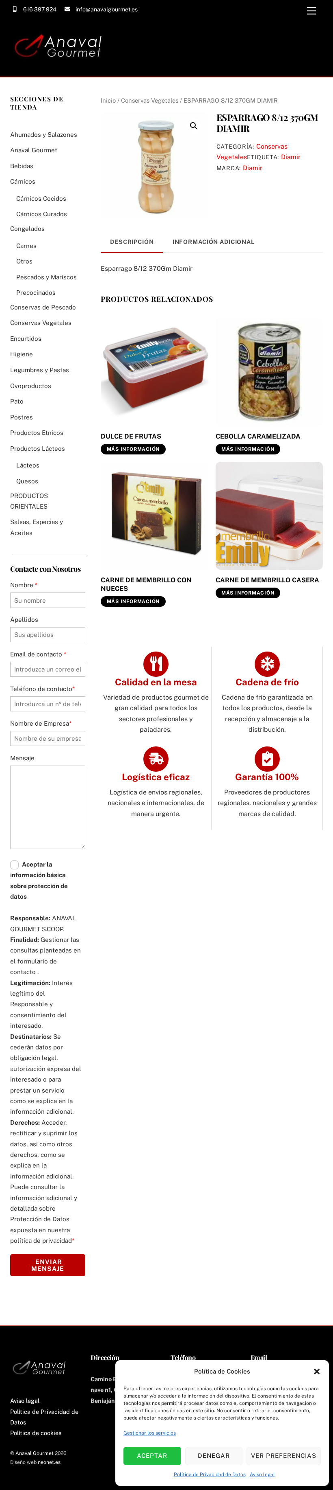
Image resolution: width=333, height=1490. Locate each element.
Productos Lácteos (37, 448)
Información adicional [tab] (214, 241)
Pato (17, 401)
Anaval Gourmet (33, 150)
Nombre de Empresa (40, 723)
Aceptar (152, 1455)
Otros (24, 261)
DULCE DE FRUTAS (131, 436)
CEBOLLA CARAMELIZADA (258, 436)
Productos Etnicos (36, 432)
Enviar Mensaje (47, 1265)
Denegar (214, 1455)
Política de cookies (35, 1432)
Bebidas (21, 165)
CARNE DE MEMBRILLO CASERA (267, 580)
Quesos (27, 481)
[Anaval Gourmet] (60, 66)
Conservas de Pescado (43, 307)
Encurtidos (25, 338)
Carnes (26, 245)
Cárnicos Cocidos (41, 198)
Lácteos (27, 465)
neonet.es (49, 1462)
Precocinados (36, 292)
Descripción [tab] (132, 241)
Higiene (21, 354)
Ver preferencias (283, 1455)
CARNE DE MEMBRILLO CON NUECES (146, 584)
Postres (21, 417)
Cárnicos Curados (41, 214)
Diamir (291, 157)
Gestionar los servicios (149, 1433)
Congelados (27, 228)
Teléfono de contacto (42, 688)
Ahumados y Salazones (43, 134)
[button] (317, 1371)
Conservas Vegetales (149, 100)
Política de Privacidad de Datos (210, 1474)
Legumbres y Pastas (39, 369)
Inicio (108, 100)
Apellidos (24, 619)
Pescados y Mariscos (46, 277)
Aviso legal (262, 1474)
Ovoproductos (30, 385)
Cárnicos (22, 181)
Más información (133, 449)
